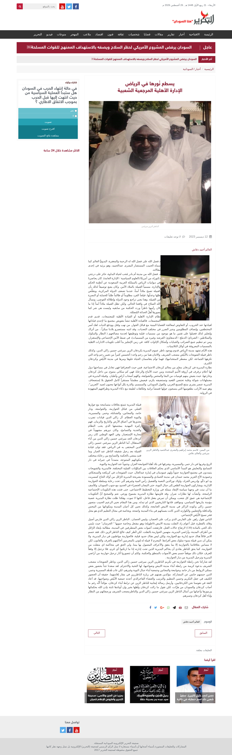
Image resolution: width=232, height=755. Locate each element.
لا (73, 115)
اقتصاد (99, 34)
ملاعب (87, 34)
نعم (72, 110)
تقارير (170, 34)
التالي (97, 632)
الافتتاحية (194, 34)
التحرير (38, 34)
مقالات (159, 34)
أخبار (182, 34)
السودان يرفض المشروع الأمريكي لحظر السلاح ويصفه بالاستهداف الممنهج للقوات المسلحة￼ (109, 47)
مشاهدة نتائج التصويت (48, 135)
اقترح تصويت (48, 128)
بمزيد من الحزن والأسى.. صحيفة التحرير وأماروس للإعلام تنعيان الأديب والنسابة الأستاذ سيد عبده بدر (105, 698)
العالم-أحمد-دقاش (191, 622)
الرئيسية (209, 69)
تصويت (48, 122)
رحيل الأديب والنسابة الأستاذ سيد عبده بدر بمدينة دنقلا (152, 697)
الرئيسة (208, 34)
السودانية (188, 69)
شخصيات (133, 34)
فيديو (49, 34)
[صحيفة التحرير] (193, 17)
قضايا (147, 34)
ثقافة (121, 34)
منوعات (61, 34)
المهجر (74, 34)
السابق (203, 632)
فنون (110, 34)
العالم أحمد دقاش (202, 249)
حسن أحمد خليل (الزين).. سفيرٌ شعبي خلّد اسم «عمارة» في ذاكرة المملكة (195, 698)
